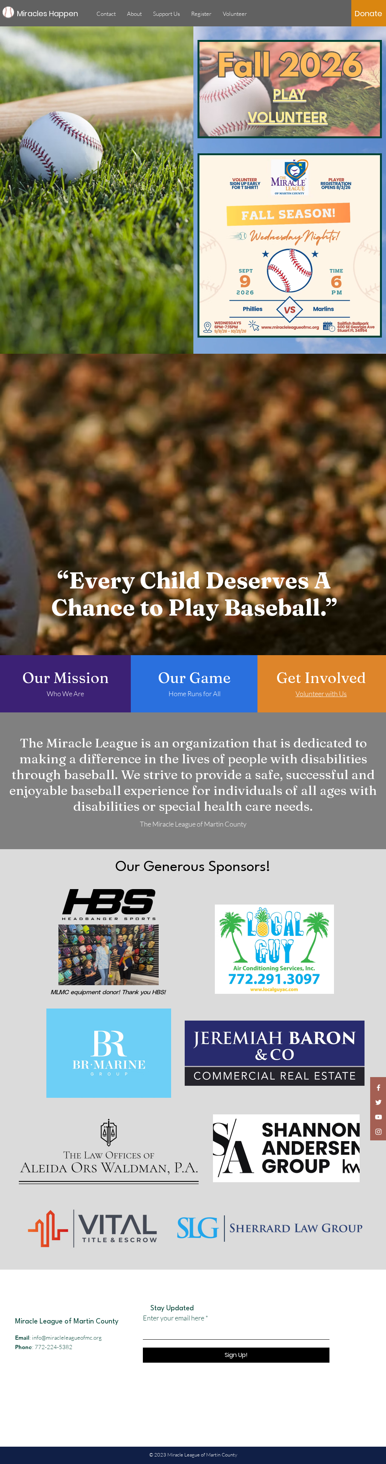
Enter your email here (173, 1317)
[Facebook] (378, 1087)
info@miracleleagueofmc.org (67, 1337)
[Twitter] (378, 1102)
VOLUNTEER (288, 118)
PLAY (289, 95)
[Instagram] (378, 1132)
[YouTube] (378, 1117)
